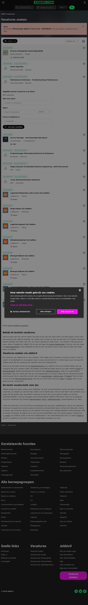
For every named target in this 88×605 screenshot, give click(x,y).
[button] (44, 305)
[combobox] (80, 290)
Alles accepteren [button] (67, 311)
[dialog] (44, 302)
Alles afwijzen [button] (45, 311)
